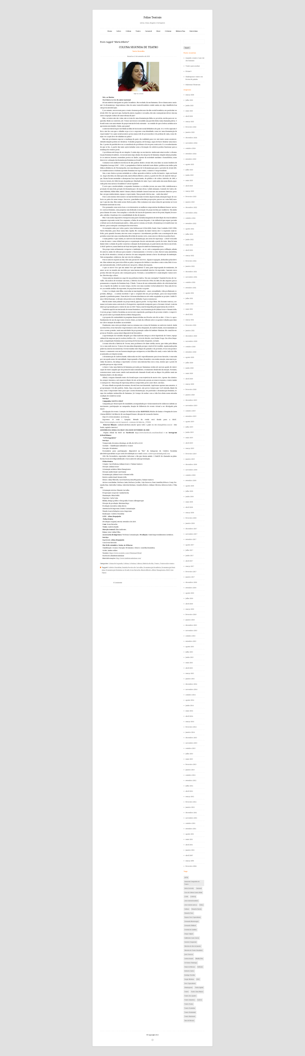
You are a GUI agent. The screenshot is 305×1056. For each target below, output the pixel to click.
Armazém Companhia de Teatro (192, 883)
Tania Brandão (138, 51)
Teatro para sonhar (193, 66)
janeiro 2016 (190, 620)
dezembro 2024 (191, 138)
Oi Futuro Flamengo (190, 963)
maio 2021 (189, 309)
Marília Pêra (199, 958)
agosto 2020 (190, 357)
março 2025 (190, 121)
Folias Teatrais (152, 17)
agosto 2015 (190, 646)
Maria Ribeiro (146, 570)
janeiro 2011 (190, 850)
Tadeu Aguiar (199, 987)
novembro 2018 (191, 470)
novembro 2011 (191, 818)
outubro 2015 (190, 636)
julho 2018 (189, 491)
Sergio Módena (189, 979)
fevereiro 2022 (191, 261)
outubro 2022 (190, 218)
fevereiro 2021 (191, 325)
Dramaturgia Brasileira (152, 567)
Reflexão (200, 967)
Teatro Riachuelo (189, 1016)
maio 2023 (189, 180)
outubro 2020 (190, 346)
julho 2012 (189, 786)
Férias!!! (189, 71)
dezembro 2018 (191, 464)
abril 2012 (189, 791)
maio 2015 (189, 663)
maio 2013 (189, 759)
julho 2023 (189, 170)
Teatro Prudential (190, 1012)
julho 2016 (189, 598)
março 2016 (190, 609)
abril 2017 (189, 561)
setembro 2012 (191, 780)
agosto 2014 (190, 700)
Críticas (128, 31)
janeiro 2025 (190, 132)
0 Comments (117, 582)
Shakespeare (188, 987)
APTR (186, 877)
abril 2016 (189, 604)
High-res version (138, 93)
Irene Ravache (135, 570)
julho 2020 (189, 363)
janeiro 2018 (190, 523)
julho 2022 (189, 234)
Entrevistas (194, 31)
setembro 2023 (191, 159)
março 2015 (190, 673)
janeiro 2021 (190, 330)
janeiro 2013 (190, 770)
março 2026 (190, 95)
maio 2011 (189, 839)
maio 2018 (189, 502)
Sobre (119, 31)
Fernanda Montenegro (191, 921)
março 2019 (190, 448)
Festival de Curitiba (190, 929)
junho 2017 (189, 555)
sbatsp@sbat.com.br (164, 425)
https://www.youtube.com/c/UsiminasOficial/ (125, 553)
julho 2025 (189, 100)
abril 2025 (189, 116)
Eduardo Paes (188, 913)
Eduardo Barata (196, 909)
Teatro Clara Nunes (197, 991)
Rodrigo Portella (189, 975)
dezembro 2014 (191, 684)
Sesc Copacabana (190, 983)
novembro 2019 (191, 405)
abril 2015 (189, 668)
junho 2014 (189, 705)
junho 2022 (189, 239)
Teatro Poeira (188, 1004)
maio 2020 (189, 373)
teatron (199, 1000)
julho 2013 (189, 754)
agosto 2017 (190, 545)
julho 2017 (189, 550)
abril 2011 (189, 845)
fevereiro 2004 (191, 866)
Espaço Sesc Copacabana (192, 917)
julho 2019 (189, 427)
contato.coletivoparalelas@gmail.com (156, 453)
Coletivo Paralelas (114, 567)
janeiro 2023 (190, 202)
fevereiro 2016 (191, 614)
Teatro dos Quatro (190, 996)
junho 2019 (189, 432)
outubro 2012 (190, 775)
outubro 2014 (190, 695)
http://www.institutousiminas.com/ (128, 558)
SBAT (168, 570)
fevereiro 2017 (191, 572)
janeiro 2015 (190, 679)
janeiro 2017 (190, 577)
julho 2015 (189, 652)
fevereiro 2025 (191, 127)
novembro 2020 (191, 341)
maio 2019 (189, 438)
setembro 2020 (191, 352)
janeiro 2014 (190, 732)
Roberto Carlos (189, 971)
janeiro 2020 (190, 395)
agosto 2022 (190, 229)
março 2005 (190, 861)
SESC (198, 979)
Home (109, 31)
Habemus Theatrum (193, 85)
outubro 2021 (190, 282)
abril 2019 (189, 443)
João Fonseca (188, 954)
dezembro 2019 (191, 400)
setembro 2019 (191, 416)
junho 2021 (189, 304)
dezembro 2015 (191, 625)
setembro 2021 (191, 288)
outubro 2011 (190, 823)
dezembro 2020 (191, 336)
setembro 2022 (191, 223)
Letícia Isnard (188, 958)
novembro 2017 (191, 534)
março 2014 (190, 721)
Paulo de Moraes (189, 967)
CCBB (186, 896)
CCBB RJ (193, 896)
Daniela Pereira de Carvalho (132, 567)
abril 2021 (189, 314)
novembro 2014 (191, 689)
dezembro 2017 (191, 529)
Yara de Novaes (189, 1020)
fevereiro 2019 (191, 454)
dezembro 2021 (191, 272)
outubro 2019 (190, 411)
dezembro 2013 (191, 738)
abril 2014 (189, 716)
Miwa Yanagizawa (158, 570)
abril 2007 (189, 855)
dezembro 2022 (191, 207)
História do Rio (148, 563)
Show (158, 31)
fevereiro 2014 (191, 727)
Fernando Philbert (190, 925)
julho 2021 (189, 298)
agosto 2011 (190, 834)
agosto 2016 (190, 593)
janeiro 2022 (190, 266)
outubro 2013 (190, 748)
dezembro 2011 (191, 812)
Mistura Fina (180, 31)
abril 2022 (189, 250)
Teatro (138, 31)
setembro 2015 (191, 641)
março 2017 (190, 566)
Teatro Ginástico (189, 1000)
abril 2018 (189, 507)
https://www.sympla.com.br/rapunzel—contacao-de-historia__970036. (125, 422)
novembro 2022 (191, 213)
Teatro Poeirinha (189, 1008)
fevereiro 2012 (191, 802)
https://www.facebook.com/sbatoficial (149, 433)
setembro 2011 (191, 829)
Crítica (201, 905)
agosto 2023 (190, 164)
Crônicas (168, 31)
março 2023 (190, 191)
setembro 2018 (191, 480)
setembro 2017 (191, 539)
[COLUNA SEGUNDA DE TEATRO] (138, 52)
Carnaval (148, 31)
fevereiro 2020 (191, 389)
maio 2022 (189, 245)
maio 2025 (189, 111)
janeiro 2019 (190, 459)
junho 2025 (189, 105)
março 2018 (190, 512)
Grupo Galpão (188, 934)
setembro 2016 (191, 588)
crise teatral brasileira (191, 901)
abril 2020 (189, 379)
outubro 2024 (190, 148)
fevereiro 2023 (191, 196)
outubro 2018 (190, 475)
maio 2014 (189, 711)
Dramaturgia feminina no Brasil (117, 570)
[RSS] (152, 1040)
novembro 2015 (191, 630)
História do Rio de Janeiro (192, 946)
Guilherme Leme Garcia (191, 938)
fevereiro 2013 (191, 764)
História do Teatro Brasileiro (193, 950)
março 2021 (190, 320)
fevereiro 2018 (191, 518)
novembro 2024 (191, 143)
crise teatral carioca (190, 905)
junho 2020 (189, 368)
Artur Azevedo (189, 888)
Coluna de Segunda (116, 563)
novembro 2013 (191, 743)
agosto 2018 (190, 486)
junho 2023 (189, 175)
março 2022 (190, 255)
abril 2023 (189, 186)
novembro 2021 (191, 277)
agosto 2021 (190, 293)
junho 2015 (189, 657)
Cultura (139, 563)
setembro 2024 (191, 154)
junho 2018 (189, 496)
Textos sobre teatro (167, 563)
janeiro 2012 (190, 807)
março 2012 (190, 796)
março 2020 (190, 384)
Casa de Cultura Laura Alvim (193, 892)
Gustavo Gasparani (190, 942)
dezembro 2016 (191, 582)
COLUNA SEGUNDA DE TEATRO (138, 47)
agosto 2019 (190, 421)
